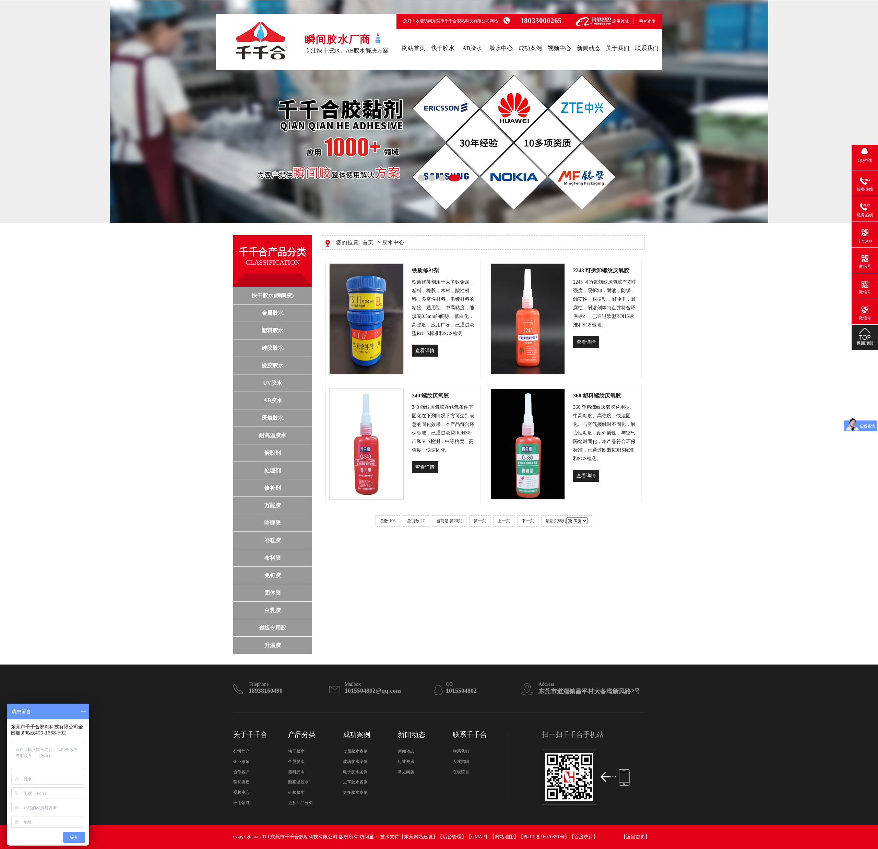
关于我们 (617, 48)
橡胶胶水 (273, 365)
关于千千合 (250, 734)
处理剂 (272, 470)
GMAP (478, 836)
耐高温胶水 (272, 435)
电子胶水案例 (355, 771)
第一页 (480, 520)
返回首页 (635, 836)
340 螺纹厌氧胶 (430, 395)
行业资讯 (406, 761)
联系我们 (646, 48)
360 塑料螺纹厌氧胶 (597, 395)
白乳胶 (272, 610)
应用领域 (620, 21)
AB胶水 (472, 48)
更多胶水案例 (355, 792)
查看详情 (425, 350)
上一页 (504, 520)
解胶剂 (272, 453)
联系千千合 (470, 734)
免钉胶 (272, 575)
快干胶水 (442, 48)
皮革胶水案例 (355, 782)
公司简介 (241, 751)
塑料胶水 (273, 330)
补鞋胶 (272, 540)
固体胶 (272, 593)
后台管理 (452, 836)
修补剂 (272, 488)
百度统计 (583, 836)
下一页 (528, 520)
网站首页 (413, 48)
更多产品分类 (300, 802)
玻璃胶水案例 (355, 761)
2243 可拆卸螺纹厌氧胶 (601, 270)
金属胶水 (273, 313)
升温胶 (272, 645)
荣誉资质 (647, 21)
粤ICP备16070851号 (544, 836)
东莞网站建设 (418, 836)
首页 (368, 242)
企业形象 (241, 761)
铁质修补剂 (425, 270)
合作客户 (241, 771)
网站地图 (504, 836)
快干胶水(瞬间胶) (273, 295)
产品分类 (302, 734)
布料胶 (272, 558)
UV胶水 (272, 383)
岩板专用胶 (272, 628)
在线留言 (461, 771)
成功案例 (530, 48)
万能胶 (272, 505)
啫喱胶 (272, 523)
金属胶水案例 (355, 751)
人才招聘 (461, 761)
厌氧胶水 (273, 418)
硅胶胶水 (273, 348)
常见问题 (406, 771)
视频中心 (559, 48)
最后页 (552, 520)
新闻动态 (588, 48)
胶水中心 (501, 48)
